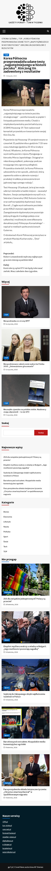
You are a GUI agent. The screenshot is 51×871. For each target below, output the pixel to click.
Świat (5, 541)
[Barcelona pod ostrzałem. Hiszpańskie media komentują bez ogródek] (26, 723)
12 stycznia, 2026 (11, 370)
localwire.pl (7, 848)
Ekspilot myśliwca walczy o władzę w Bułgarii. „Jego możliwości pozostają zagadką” (25, 466)
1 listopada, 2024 (11, 76)
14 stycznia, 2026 (11, 324)
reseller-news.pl (9, 837)
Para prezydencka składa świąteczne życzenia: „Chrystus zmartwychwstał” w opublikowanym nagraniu (23, 491)
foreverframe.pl (9, 833)
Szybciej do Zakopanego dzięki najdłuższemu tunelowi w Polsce (22, 474)
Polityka (6, 531)
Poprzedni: (22, 256)
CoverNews (19, 867)
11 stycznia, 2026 (11, 415)
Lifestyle (7, 522)
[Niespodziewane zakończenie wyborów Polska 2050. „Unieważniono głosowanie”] (26, 345)
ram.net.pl (6, 829)
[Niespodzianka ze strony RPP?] (26, 302)
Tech (5, 546)
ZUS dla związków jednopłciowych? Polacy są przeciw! (22, 458)
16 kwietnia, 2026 (11, 652)
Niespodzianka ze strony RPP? (16, 321)
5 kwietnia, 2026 (11, 798)
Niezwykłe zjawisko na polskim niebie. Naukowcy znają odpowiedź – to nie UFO (24, 410)
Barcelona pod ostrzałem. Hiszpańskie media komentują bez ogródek (22, 482)
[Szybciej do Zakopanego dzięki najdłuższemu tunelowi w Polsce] (26, 675)
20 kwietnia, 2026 (11, 604)
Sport (5, 536)
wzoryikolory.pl (8, 852)
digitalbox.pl (7, 840)
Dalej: (23, 268)
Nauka (6, 527)
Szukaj (5, 423)
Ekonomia (7, 517)
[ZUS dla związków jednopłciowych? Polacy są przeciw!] (26, 580)
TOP (6, 55)
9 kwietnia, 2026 (11, 747)
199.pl (5, 821)
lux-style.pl (7, 825)
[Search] (48, 31)
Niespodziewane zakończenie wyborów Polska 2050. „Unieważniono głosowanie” (23, 365)
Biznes (6, 512)
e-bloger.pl (7, 844)
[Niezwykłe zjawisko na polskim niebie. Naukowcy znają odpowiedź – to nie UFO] (26, 391)
